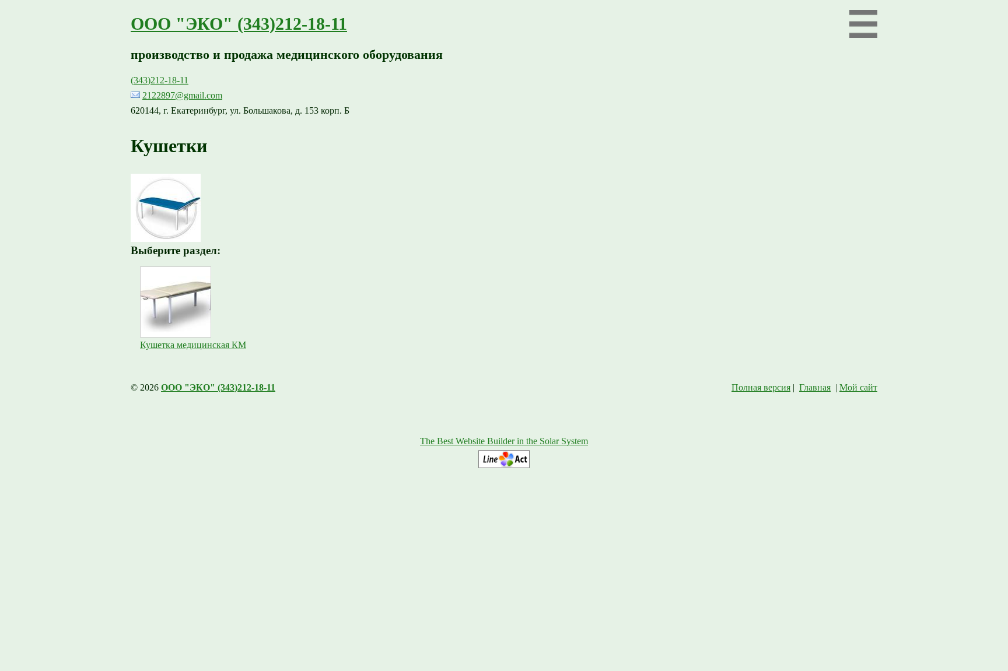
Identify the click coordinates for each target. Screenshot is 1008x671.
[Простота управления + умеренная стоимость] (504, 465)
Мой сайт (858, 387)
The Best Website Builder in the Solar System (504, 441)
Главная (815, 387)
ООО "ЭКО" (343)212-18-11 (239, 24)
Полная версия (761, 387)
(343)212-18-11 (159, 80)
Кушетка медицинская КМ (193, 345)
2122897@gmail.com (182, 95)
